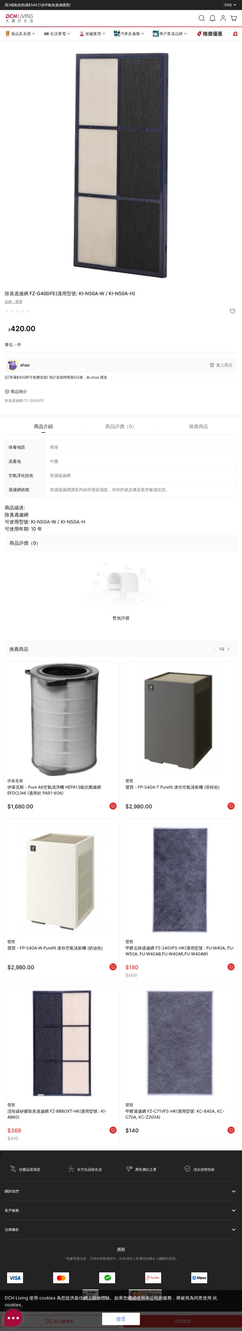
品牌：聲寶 (13, 301)
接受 (121, 1319)
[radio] (7, 311)
